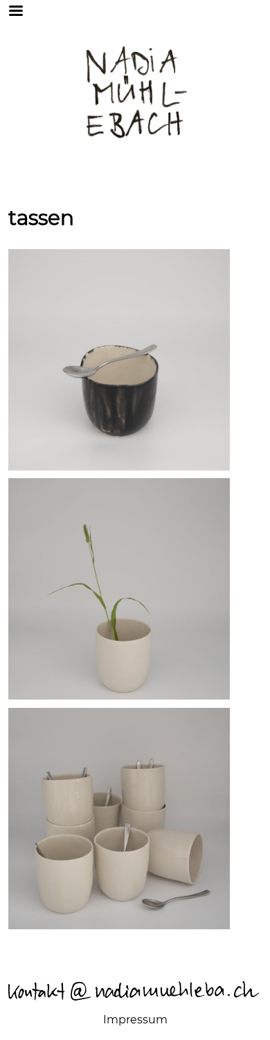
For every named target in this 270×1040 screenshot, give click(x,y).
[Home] (135, 90)
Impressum (135, 1019)
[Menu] (34, 10)
